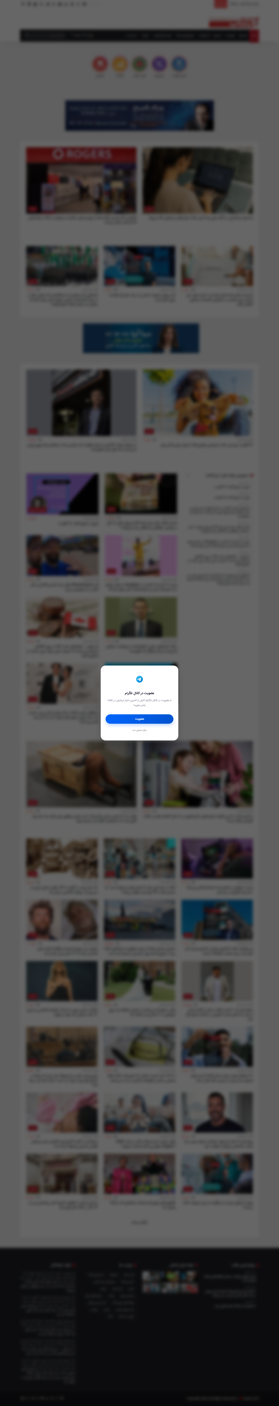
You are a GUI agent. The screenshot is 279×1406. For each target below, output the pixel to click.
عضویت (139, 719)
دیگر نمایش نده (139, 730)
